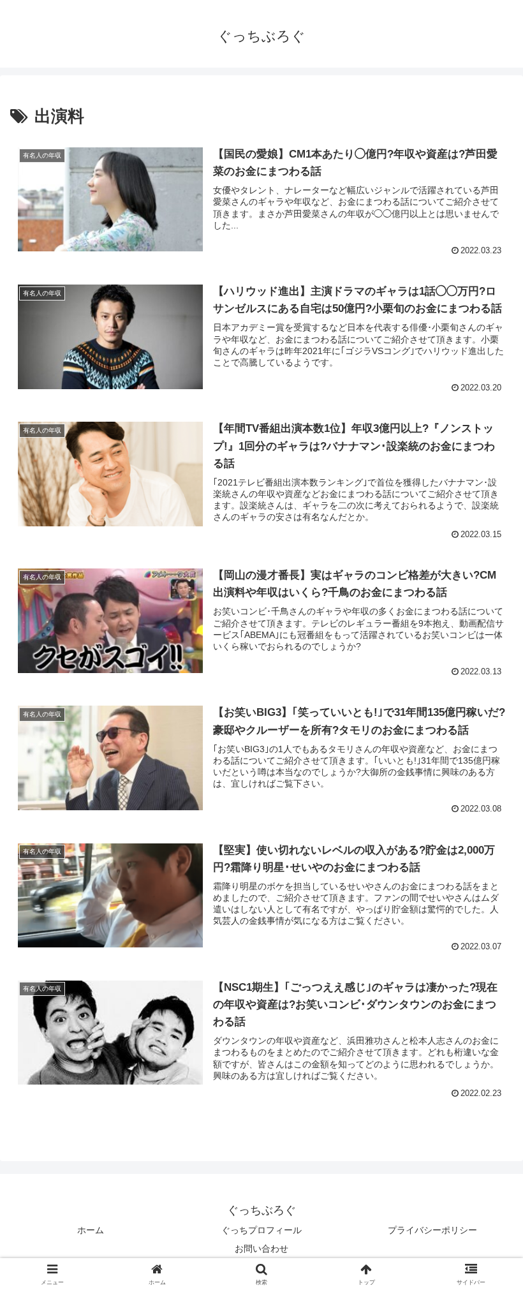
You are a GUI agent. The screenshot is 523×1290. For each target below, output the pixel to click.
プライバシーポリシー (432, 1230)
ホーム (90, 1230)
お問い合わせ (261, 1248)
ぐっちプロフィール (261, 1230)
